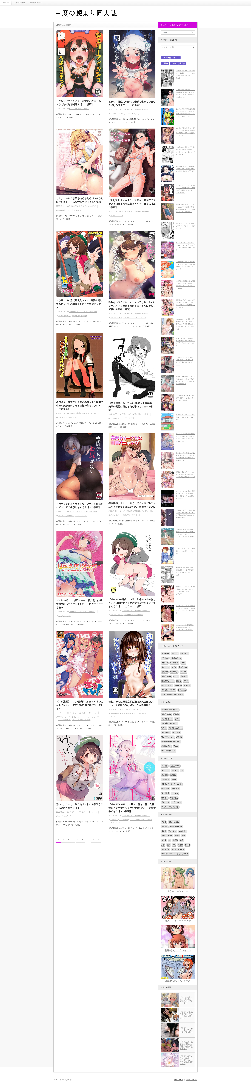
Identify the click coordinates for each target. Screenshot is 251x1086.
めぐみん (175, 770)
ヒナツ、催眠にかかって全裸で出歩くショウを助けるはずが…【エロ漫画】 (132, 103)
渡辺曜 (174, 779)
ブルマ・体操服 (166, 836)
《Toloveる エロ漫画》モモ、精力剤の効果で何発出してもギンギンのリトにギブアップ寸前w (79, 604)
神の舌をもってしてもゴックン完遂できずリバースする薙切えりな (185, 226)
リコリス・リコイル (168, 690)
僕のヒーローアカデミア (170, 710)
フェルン (164, 766)
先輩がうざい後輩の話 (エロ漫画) (135, 414)
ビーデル (175, 793)
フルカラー (183, 831)
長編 (183, 836)
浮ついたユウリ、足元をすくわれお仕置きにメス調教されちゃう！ (79, 806)
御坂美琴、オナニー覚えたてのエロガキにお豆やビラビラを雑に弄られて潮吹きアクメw (132, 505)
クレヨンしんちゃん (176, 728)
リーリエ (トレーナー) (119, 820)
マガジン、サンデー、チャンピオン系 (174, 854)
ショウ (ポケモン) (117, 113)
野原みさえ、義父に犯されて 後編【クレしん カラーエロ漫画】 (185, 417)
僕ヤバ (185, 681)
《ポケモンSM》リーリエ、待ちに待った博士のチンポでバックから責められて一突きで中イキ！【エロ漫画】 (132, 808)
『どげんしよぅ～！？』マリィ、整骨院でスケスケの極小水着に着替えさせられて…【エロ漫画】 (132, 204)
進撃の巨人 (174, 672)
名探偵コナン (166, 746)
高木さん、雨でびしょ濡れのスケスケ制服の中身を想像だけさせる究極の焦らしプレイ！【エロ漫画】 (79, 405)
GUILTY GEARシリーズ (79, 109)
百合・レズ (172, 831)
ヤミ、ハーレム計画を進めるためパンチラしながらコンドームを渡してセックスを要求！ (79, 200)
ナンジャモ (165, 789)
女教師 (175, 840)
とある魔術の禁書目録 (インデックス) (137, 511)
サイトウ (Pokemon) (66, 516)
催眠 (174, 845)
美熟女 (180, 845)
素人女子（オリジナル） (170, 807)
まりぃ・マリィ (116, 216)
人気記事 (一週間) (19, 2)
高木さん (187, 685)
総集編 (177, 836)
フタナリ (164, 826)
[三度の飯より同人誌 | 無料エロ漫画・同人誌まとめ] (90, 14)
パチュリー (165, 779)
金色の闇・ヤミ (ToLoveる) (69, 210)
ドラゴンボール (175, 658)
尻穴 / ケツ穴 (81, 516)
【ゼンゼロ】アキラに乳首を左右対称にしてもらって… (186, 1000)
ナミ (181, 770)
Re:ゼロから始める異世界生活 (172, 694)
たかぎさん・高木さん (67, 417)
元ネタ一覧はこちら (168, 751)
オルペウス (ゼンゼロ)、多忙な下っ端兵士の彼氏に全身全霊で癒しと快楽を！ (185, 398)
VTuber (175, 676)
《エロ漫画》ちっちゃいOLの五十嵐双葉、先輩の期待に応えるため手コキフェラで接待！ (131, 406)
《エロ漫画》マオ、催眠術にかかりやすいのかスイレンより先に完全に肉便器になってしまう (79, 705)
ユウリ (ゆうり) (64, 316)
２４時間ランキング (170, 57)
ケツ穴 (187, 845)
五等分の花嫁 (166, 676)
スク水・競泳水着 (178, 849)
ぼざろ (178, 681)
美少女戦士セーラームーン (170, 742)
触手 (181, 840)
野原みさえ (174, 798)
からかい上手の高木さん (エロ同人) (84, 413)
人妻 (163, 845)
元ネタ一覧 (6, 2)
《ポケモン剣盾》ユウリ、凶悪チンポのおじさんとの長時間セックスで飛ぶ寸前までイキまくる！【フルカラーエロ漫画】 (132, 603)
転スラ (163, 728)
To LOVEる (165, 653)
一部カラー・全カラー (133, 615)
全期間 (182, 63)
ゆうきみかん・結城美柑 (136, 713)
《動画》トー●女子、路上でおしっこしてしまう (187, 1030)
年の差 (163, 822)
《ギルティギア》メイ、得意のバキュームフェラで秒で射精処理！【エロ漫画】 (79, 103)
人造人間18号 (175, 766)
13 (93, 840)
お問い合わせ (178, 1080)
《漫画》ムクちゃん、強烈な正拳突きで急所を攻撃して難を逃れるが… (186, 1045)
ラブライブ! (174, 663)
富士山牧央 (165, 793)
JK (170, 840)
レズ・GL (142, 317)
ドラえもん (182, 690)
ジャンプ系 (165, 849)
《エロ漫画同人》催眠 (81, 720)
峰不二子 (173, 775)
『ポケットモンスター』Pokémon (136, 109)
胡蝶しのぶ (175, 789)
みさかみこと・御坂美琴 (120, 515)
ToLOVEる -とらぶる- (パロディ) (82, 206)
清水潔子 (164, 798)
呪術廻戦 (184, 676)
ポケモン (164, 663)
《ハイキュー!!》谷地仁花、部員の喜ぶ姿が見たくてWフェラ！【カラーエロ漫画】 (185, 627)
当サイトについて (191, 1080)
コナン (183, 663)
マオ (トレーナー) (65, 717)
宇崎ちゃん (184, 653)
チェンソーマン (166, 685)
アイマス (175, 653)
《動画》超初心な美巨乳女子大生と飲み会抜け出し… (186, 1015)
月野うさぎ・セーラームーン (171, 784)
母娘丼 (163, 831)
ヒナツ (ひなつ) (132, 113)
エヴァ (174, 667)
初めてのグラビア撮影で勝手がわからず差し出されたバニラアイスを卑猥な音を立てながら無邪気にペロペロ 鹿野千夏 (185, 324)
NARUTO (178, 685)
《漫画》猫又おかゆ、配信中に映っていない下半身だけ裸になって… (186, 1060)
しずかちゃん (176, 802)
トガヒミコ (165, 770)
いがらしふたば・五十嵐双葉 (122, 418)
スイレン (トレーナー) (83, 717)
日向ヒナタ (165, 802)
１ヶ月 (174, 63)
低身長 (163, 840)
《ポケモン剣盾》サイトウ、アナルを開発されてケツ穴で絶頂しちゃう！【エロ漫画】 (79, 505)
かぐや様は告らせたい (169, 723)
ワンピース (165, 667)
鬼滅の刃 (164, 672)
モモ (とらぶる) (64, 616)
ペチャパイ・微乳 (117, 713)
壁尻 (168, 845)
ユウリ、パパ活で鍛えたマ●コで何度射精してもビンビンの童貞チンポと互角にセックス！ (79, 304)
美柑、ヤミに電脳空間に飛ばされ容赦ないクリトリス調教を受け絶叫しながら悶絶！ (132, 703)
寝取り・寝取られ (176, 826)
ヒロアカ (183, 672)
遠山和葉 (164, 775)
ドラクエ (164, 658)
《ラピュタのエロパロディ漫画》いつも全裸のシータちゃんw (185, 551)
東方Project (183, 667)
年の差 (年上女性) (79, 316)
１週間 (165, 63)
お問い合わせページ (36, 2)
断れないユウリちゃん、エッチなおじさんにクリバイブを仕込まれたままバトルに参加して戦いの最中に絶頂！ (132, 306)
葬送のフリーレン (167, 681)
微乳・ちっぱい (174, 822)
